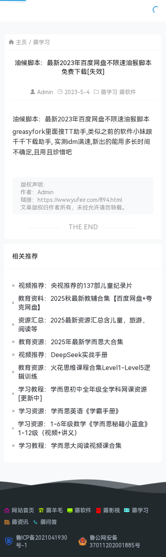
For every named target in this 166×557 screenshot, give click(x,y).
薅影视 (111, 510)
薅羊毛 (54, 510)
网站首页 (23, 510)
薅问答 (48, 522)
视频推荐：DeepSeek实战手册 (63, 354)
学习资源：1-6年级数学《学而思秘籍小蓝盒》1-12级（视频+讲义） (84, 428)
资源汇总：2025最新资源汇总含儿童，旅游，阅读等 (83, 324)
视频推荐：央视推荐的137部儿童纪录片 (76, 285)
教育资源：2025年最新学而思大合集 (71, 341)
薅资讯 (20, 522)
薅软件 (127, 92)
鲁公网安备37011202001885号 (114, 541)
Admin (45, 92)
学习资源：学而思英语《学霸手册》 (70, 411)
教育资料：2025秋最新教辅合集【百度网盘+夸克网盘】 (85, 303)
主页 (21, 42)
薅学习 (41, 42)
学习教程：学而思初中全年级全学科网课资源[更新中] (82, 394)
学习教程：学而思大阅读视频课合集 (70, 445)
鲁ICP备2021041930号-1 (41, 541)
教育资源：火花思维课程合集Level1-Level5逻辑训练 (84, 372)
